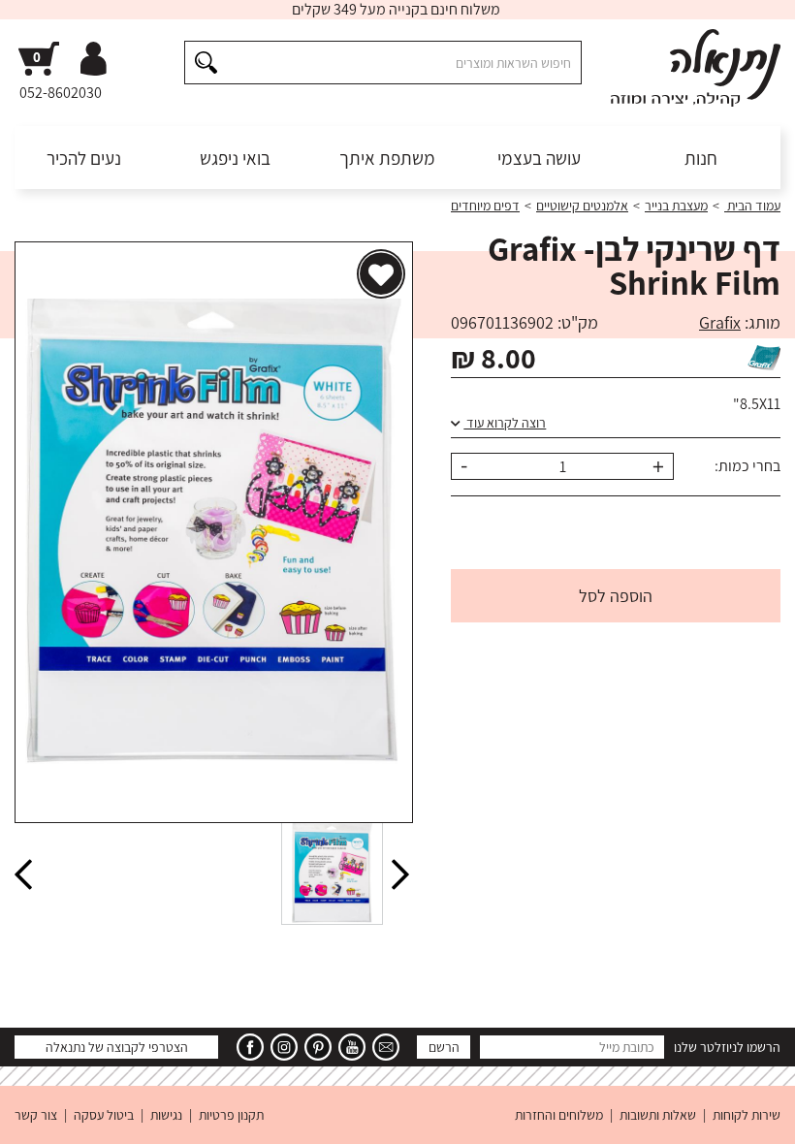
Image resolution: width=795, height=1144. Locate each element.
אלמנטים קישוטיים (582, 205)
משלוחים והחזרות (559, 1115)
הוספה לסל (615, 596)
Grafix (720, 322)
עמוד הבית (752, 205)
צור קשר (36, 1115)
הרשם (444, 1047)
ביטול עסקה (104, 1115)
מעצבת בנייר (676, 205)
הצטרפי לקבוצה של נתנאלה (117, 1047)
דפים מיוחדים (485, 205)
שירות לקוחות (746, 1115)
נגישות (166, 1115)
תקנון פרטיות (231, 1115)
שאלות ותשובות (658, 1115)
